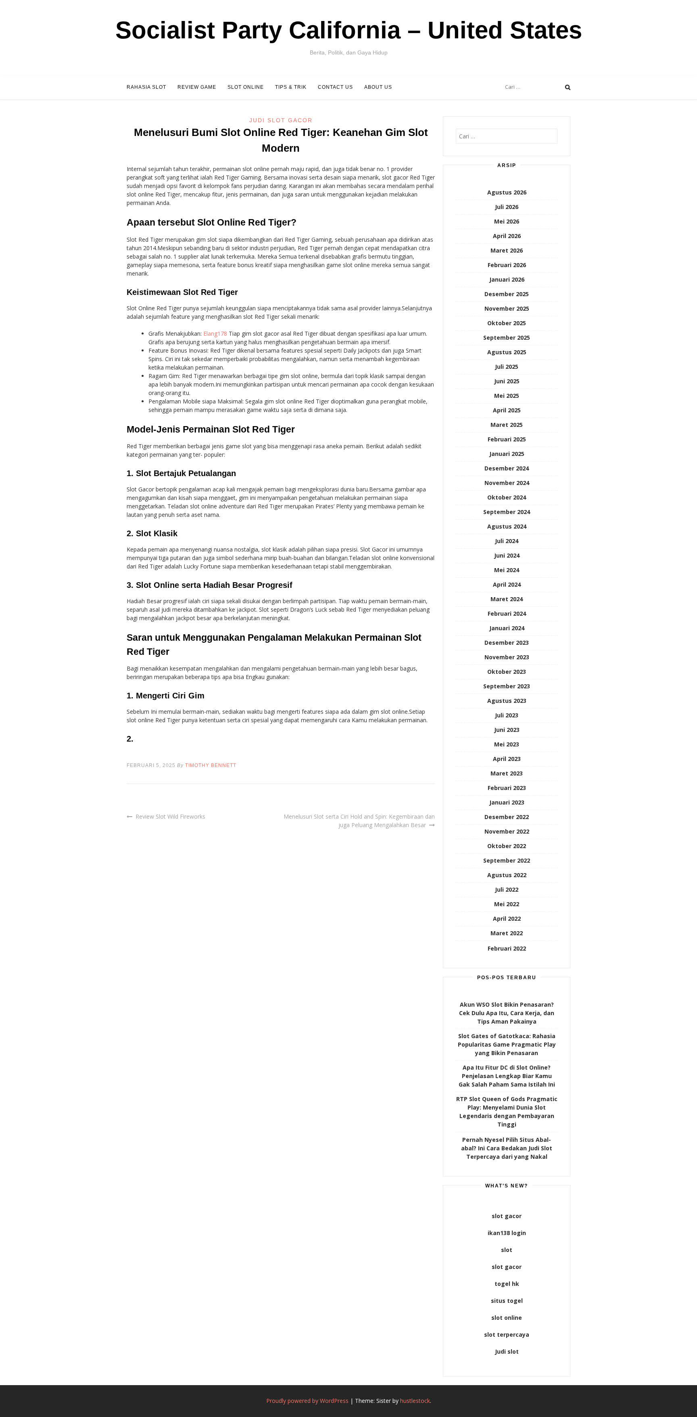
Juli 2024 (506, 541)
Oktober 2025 (506, 323)
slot (506, 1250)
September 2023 (506, 686)
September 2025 (506, 337)
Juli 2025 (506, 366)
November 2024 (506, 483)
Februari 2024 (507, 613)
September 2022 (506, 860)
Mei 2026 (506, 221)
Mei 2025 (506, 395)
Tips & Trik (291, 87)
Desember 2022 (506, 817)
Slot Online (245, 87)
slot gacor (507, 1216)
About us (378, 87)
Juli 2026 (506, 207)
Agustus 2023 (506, 700)
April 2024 (507, 584)
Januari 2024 (506, 628)
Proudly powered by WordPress (307, 1400)
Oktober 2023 (506, 671)
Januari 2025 (506, 454)
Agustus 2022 (506, 875)
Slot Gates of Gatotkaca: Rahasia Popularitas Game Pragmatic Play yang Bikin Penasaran (507, 1044)
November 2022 (506, 831)
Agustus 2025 (506, 352)
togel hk (507, 1283)
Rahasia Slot (146, 87)
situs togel (507, 1300)
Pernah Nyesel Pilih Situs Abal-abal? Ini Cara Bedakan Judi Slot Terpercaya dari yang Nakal (506, 1148)
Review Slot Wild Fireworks (170, 816)
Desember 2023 (506, 642)
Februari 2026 (507, 265)
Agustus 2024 (506, 526)
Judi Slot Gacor (281, 120)
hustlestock (415, 1400)
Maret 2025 (506, 424)
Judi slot (507, 1351)
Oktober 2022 (506, 846)
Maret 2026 (506, 250)
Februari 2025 (507, 439)
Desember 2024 (506, 468)
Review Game (196, 87)
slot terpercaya (506, 1334)
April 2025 (507, 410)
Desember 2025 (506, 294)
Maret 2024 (506, 599)
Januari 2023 (506, 802)
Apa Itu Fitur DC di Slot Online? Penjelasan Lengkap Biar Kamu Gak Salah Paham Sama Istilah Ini (507, 1076)
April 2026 (507, 236)
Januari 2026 (506, 279)
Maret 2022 (506, 933)
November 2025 (506, 308)
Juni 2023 (507, 730)
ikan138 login (507, 1233)
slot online (506, 1317)
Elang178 (215, 333)
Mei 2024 (506, 570)
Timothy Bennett (210, 765)
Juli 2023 (506, 715)
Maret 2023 (506, 773)
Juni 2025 (507, 381)
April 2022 (507, 918)
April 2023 (507, 759)
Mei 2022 (506, 904)
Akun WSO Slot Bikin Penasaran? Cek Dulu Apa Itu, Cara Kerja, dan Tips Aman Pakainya (506, 1013)
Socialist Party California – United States (348, 30)
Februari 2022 (507, 948)
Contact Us (335, 87)
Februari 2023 (507, 788)
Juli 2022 (506, 889)
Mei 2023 (506, 744)
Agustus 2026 (506, 192)
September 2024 (506, 512)
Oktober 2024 (506, 497)
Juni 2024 (507, 555)
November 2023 (506, 657)
